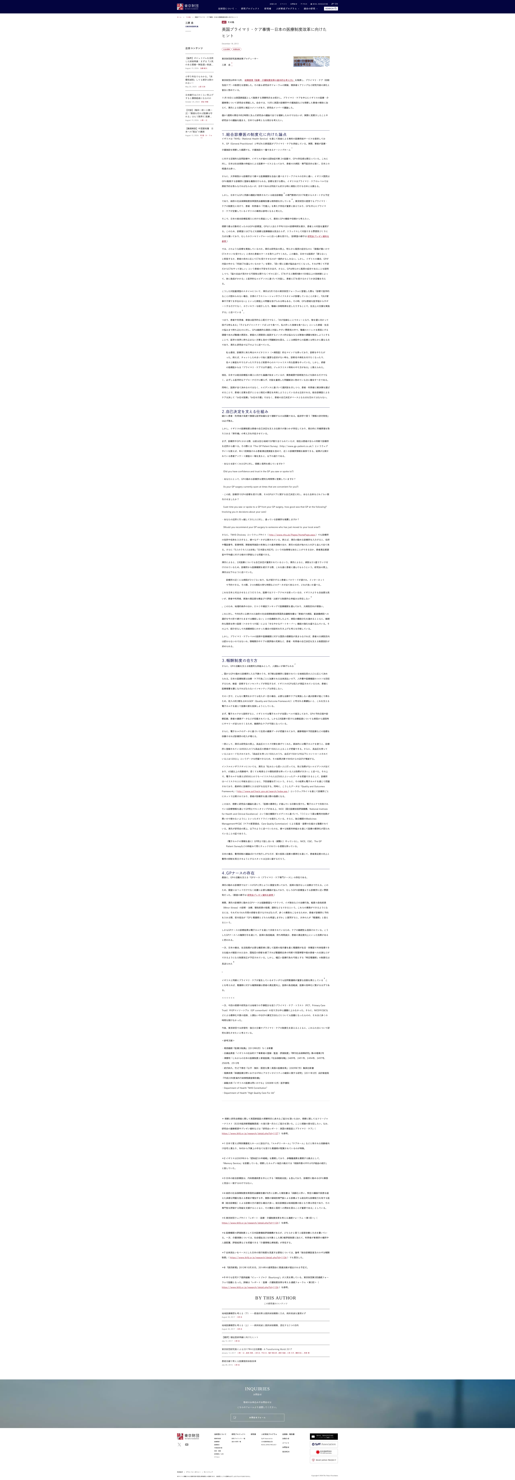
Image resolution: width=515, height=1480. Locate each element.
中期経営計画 (218, 1447)
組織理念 (217, 1444)
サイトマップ (208, 1472)
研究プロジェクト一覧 (238, 1438)
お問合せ (293, 4)
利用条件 (180, 1472)
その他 (188, 17)
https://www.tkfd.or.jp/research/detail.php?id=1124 (250, 1223)
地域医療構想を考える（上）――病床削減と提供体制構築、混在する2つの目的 (276, 1327)
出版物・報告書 (288, 1434)
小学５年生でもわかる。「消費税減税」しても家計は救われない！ (199, 81)
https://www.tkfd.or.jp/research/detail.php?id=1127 (250, 1133)
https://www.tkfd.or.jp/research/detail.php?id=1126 (250, 1287)
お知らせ (273, 4)
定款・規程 (217, 1451)
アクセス (304, 4)
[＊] (232, 65)
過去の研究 (309, 9)
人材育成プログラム (286, 9)
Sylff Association (266, 1438)
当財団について (226, 9)
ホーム (179, 17)
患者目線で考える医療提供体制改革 (276, 1361)
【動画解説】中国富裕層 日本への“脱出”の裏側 (199, 131)
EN (336, 4)
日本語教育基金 (266, 1441)
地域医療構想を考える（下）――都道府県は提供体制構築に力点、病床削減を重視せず (276, 1315)
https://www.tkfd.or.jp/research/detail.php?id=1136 (258, 1257)
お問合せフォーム (257, 1418)
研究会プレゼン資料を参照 (260, 895)
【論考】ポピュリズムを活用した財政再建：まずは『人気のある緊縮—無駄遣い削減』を (199, 63)
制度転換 (236, 49)
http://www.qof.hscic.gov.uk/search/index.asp (262, 791)
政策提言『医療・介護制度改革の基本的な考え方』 (270, 80)
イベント (283, 4)
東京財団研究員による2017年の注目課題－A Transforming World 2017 (276, 1351)
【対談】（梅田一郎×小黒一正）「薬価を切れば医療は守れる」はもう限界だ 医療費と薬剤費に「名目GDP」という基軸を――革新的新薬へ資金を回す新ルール (199, 115)
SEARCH (329, 9)
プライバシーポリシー (193, 1472)
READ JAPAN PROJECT (268, 1444)
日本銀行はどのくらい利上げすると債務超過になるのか (199, 98)
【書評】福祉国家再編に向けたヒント (276, 1339)
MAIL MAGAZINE (320, 4)
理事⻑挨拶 (217, 1438)
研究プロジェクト (250, 9)
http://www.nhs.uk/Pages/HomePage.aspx (292, 535)
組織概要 (217, 1441)
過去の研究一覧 (236, 1441)
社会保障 (226, 49)
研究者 (267, 9)
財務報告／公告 (219, 1454)
